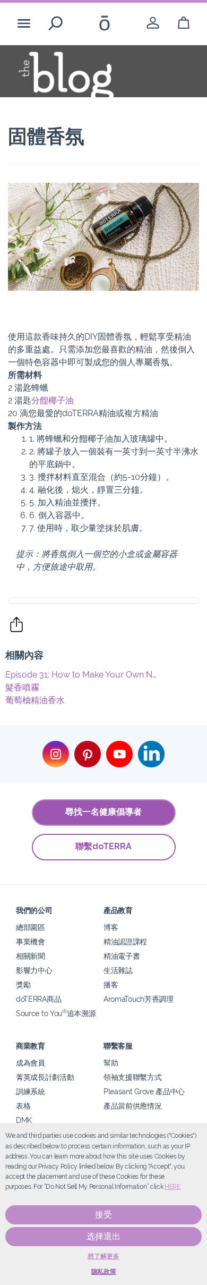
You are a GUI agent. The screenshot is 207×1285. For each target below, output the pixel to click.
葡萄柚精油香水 (35, 700)
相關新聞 (30, 955)
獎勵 (23, 984)
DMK (24, 1120)
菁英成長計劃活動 (45, 1076)
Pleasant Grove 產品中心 (144, 1091)
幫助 (111, 1062)
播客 (111, 984)
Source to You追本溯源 (56, 1013)
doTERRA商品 (38, 998)
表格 (23, 1105)
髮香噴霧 (22, 687)
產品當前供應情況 (133, 1105)
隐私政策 (103, 1271)
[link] (152, 23)
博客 (111, 927)
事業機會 (30, 941)
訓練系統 (30, 1091)
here (172, 1186)
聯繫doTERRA (103, 846)
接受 (103, 1215)
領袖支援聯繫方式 (133, 1076)
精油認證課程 (125, 941)
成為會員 (30, 1062)
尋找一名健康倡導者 (103, 812)
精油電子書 (122, 955)
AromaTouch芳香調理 (139, 998)
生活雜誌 (118, 970)
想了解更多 (103, 1256)
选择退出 (103, 1236)
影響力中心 (34, 970)
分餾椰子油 (52, 400)
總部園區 (30, 927)
